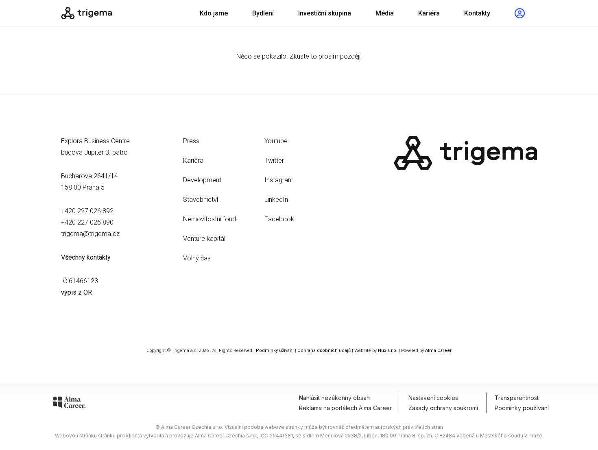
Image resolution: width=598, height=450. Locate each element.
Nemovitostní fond (209, 219)
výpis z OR (76, 292)
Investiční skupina (324, 13)
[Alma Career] (69, 404)
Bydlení (263, 13)
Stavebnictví (200, 199)
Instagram (279, 180)
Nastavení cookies (433, 397)
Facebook (279, 219)
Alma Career (438, 350)
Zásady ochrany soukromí (443, 407)
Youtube (276, 141)
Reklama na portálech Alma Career (345, 407)
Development (202, 180)
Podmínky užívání (275, 350)
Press (191, 141)
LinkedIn (276, 199)
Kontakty (477, 13)
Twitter (274, 160)
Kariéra (429, 13)
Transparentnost (517, 397)
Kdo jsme (214, 13)
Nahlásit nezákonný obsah (334, 397)
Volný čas (197, 258)
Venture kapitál (204, 238)
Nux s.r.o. (387, 350)
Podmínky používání (522, 407)
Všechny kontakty (86, 257)
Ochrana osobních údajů (324, 350)
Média (384, 13)
